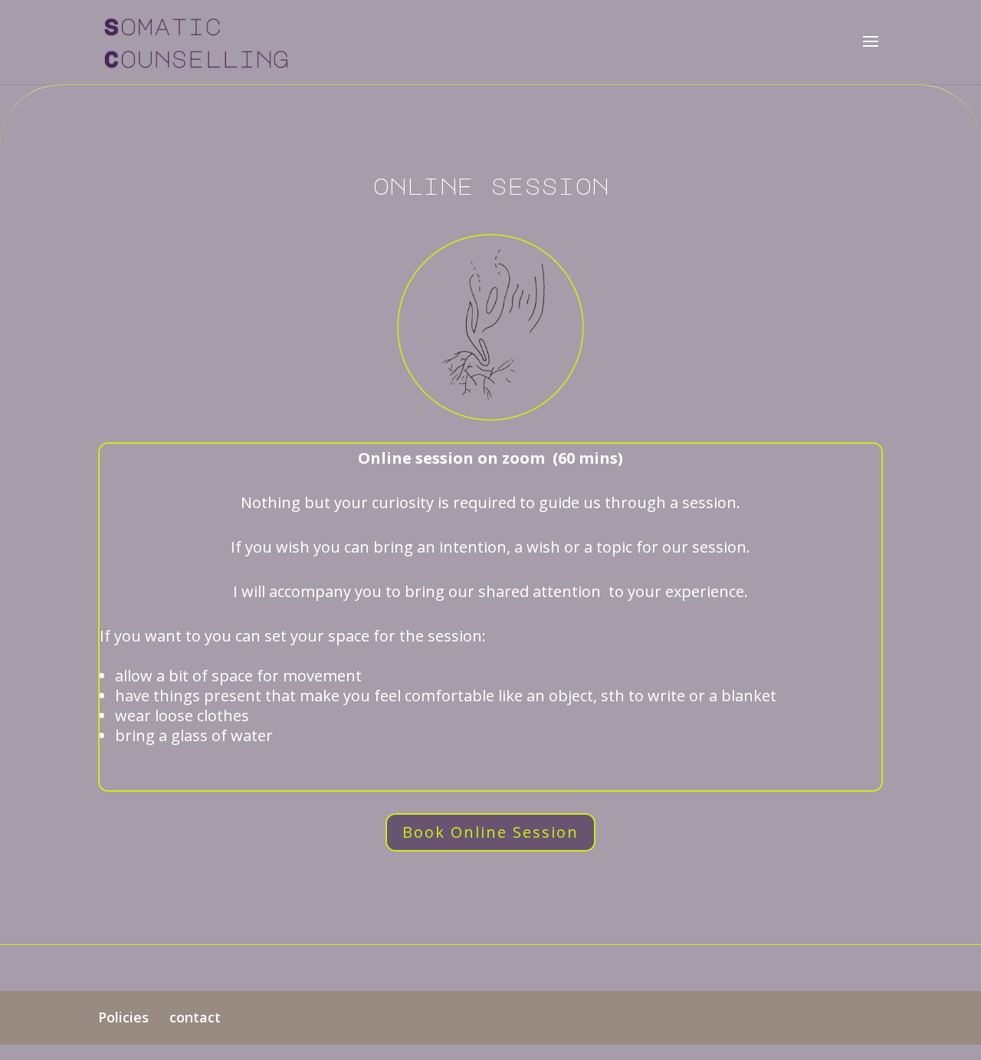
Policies (123, 1017)
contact (195, 1017)
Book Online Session (490, 832)
